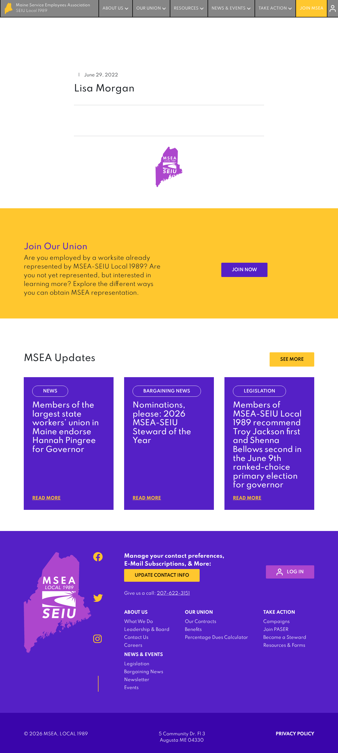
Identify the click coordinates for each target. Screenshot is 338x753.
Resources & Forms (284, 645)
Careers (133, 645)
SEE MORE (292, 359)
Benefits (193, 629)
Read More (46, 498)
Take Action (273, 8)
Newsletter (136, 679)
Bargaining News (143, 671)
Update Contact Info (162, 575)
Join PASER (275, 629)
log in (295, 572)
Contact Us (136, 637)
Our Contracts (200, 621)
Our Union (148, 8)
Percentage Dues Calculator (216, 637)
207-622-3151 (173, 593)
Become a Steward (284, 637)
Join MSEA (311, 8)
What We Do (138, 621)
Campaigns (276, 621)
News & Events (229, 8)
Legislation (136, 664)
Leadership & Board (147, 629)
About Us (112, 8)
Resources (186, 8)
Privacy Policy (295, 734)
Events (131, 687)
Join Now (244, 269)
